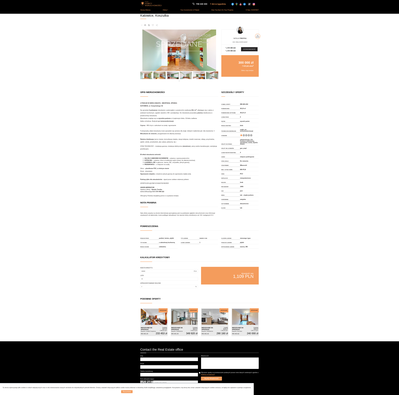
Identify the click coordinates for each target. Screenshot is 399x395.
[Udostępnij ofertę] (157, 25)
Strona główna (145, 10)
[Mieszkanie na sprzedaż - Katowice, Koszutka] (245, 322)
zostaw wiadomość (249, 49)
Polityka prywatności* (208, 374)
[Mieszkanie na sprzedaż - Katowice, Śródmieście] (184, 322)
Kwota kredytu (146, 268)
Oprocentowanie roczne (150, 283)
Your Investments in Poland (189, 10)
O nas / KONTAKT (252, 10)
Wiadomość (205, 356)
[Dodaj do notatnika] (153, 25)
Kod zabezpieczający (147, 379)
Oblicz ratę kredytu (247, 70)
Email (142, 363)
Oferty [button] (165, 10)
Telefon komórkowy (146, 371)
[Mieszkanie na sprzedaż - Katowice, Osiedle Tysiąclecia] (154, 322)
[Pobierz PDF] (149, 25)
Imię (141, 356)
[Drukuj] (145, 25)
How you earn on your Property (222, 10)
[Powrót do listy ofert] (141, 25)
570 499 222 (231, 48)
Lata (142, 275)
